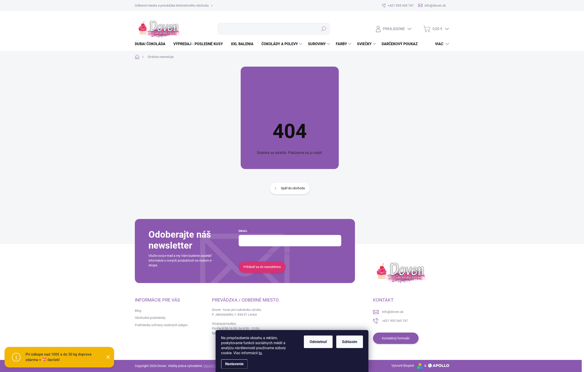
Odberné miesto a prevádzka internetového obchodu (172, 5)
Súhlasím (349, 342)
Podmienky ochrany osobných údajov (161, 325)
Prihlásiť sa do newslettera (262, 267)
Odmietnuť (318, 342)
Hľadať (323, 29)
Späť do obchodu (293, 188)
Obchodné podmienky (150, 318)
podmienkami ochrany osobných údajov (307, 253)
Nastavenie (234, 364)
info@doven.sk (392, 312)
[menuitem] (152, 44)
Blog (138, 310)
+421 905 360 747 (395, 321)
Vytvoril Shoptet (402, 365)
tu (260, 353)
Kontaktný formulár (396, 338)
